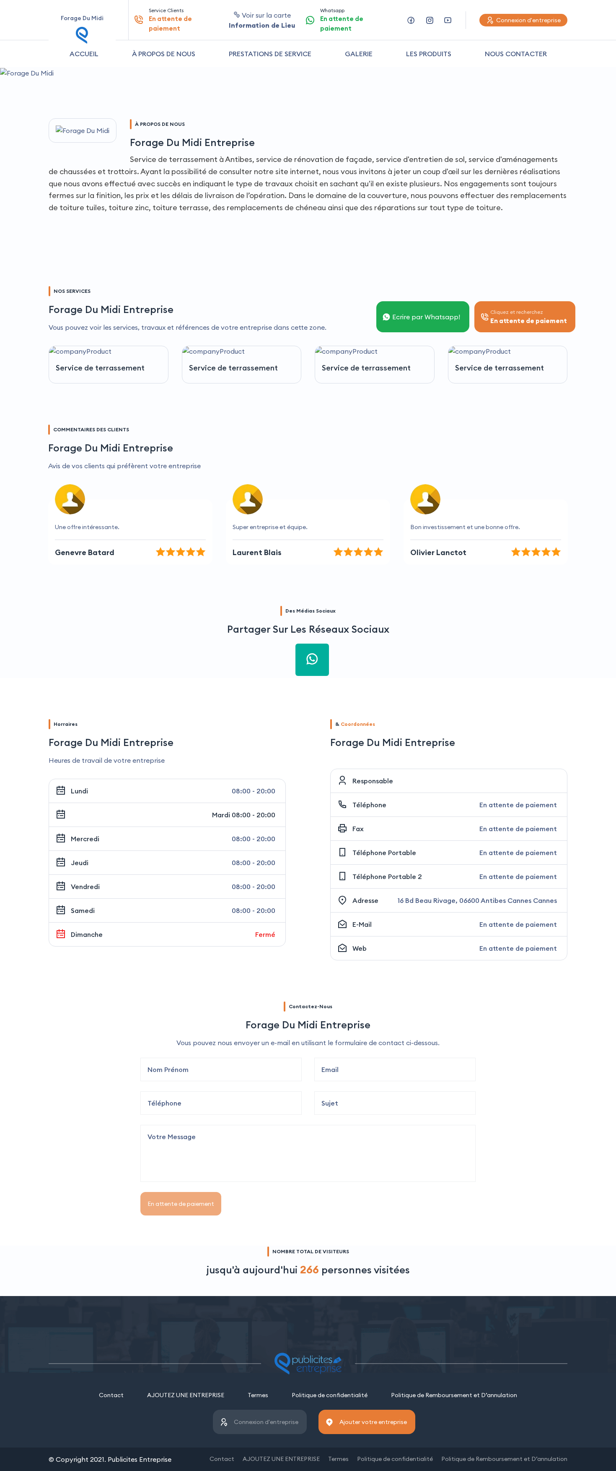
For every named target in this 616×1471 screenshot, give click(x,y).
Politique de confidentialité (330, 1395)
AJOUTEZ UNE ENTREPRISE (185, 1395)
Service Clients (170, 19)
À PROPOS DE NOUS (163, 54)
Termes (258, 1395)
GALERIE (359, 54)
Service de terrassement (100, 368)
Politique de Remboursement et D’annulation (454, 1395)
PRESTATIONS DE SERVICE (270, 54)
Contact (111, 1395)
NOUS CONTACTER (516, 54)
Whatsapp (341, 19)
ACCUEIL (84, 54)
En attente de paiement (181, 1204)
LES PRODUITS (428, 54)
